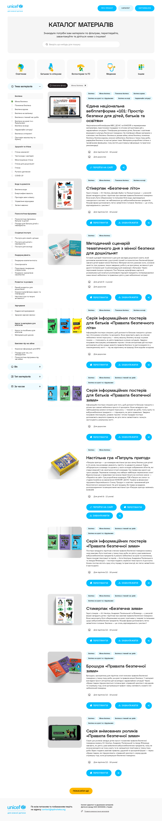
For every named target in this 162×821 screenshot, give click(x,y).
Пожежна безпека (122, 93)
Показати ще (81, 791)
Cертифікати (145, 8)
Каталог (126, 8)
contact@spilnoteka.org (53, 809)
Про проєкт (107, 8)
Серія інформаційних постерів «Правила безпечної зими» (116, 543)
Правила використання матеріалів (96, 811)
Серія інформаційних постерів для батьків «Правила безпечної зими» (118, 395)
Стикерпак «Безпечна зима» (114, 608)
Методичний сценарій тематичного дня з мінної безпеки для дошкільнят (120, 248)
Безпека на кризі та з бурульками (100, 98)
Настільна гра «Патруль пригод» (118, 457)
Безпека (91, 93)
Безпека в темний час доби (125, 378)
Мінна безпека (104, 93)
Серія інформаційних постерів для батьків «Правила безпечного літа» (120, 322)
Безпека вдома (139, 93)
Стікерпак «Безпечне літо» (113, 188)
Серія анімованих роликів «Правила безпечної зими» (113, 733)
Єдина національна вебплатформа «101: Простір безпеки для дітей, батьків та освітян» (115, 113)
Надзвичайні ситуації (142, 98)
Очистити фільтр (59, 85)
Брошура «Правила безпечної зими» (116, 668)
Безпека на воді (124, 98)
